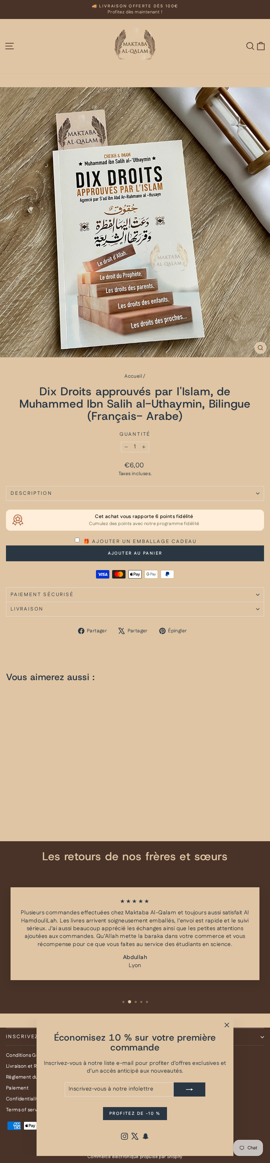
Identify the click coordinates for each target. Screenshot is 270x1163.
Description (31, 493)
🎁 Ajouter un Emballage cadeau (139, 541)
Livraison (27, 609)
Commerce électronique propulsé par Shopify (135, 1157)
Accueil (133, 376)
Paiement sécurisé (42, 594)
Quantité (135, 434)
